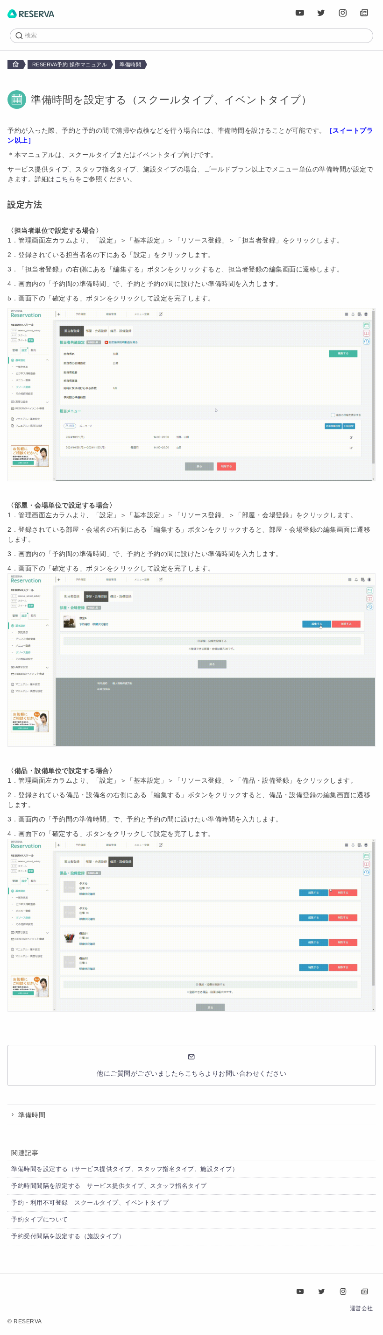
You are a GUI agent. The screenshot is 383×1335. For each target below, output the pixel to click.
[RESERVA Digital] (364, 13)
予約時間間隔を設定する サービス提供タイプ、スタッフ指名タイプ (109, 1186)
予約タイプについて (39, 1219)
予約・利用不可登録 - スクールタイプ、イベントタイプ (90, 1202)
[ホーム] (30, 13)
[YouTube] (300, 13)
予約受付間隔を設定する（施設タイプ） (68, 1236)
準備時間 (130, 64)
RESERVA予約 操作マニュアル (69, 64)
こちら (65, 179)
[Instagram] (343, 13)
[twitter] (321, 13)
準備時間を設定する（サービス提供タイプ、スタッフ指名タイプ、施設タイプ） (124, 1169)
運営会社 (361, 1308)
